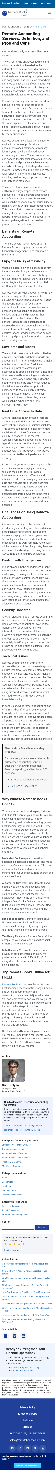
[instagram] (19, 1448)
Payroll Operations (10, 1210)
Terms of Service (28, 1413)
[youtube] (42, 1448)
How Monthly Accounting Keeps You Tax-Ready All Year (27, 1304)
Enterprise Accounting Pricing (15, 1215)
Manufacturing (9, 1190)
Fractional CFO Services (13, 1162)
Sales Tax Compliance (12, 1206)
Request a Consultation (24, 785)
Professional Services (12, 1195)
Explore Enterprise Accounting (25, 1367)
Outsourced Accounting (13, 1149)
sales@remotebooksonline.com (27, 1440)
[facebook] (12, 1448)
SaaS (4, 1177)
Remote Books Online (14, 984)
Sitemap (27, 1426)
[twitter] (27, 1448)
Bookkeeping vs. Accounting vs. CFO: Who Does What (26, 1315)
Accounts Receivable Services (16, 1158)
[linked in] (35, 1448)
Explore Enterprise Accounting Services (22, 1130)
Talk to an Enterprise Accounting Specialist (23, 1125)
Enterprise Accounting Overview (16, 1145)
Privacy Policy (27, 1407)
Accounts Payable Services (14, 1153)
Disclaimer (27, 1420)
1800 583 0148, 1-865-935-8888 (27, 1433)
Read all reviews (11, 1250)
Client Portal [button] (45, 4)
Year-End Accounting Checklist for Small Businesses (26, 1292)
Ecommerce (7, 1182)
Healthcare (7, 1186)
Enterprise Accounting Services (28, 779)
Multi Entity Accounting (12, 1166)
